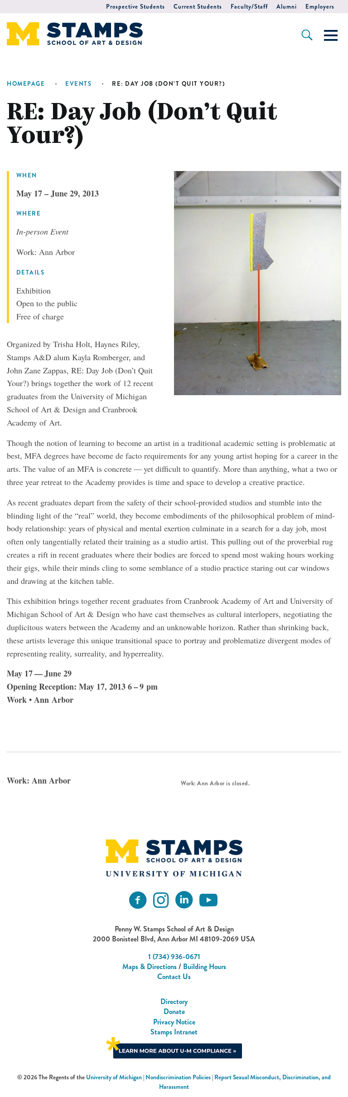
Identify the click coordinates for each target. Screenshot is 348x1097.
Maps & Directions (149, 966)
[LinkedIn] (184, 900)
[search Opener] (307, 35)
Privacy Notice (174, 1022)
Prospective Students (135, 6)
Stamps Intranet (174, 1032)
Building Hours (204, 966)
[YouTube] (208, 900)
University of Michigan (114, 1077)
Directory (174, 1001)
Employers (319, 6)
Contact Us (174, 976)
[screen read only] (331, 35)
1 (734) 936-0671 (174, 956)
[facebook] (137, 900)
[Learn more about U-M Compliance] (174, 1047)
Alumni (286, 6)
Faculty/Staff (249, 6)
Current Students (198, 6)
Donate (174, 1011)
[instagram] (161, 900)
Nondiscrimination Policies (178, 1077)
